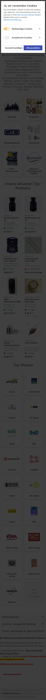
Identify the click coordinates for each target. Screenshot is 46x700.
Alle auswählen (33, 48)
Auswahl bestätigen (13, 48)
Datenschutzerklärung (12, 20)
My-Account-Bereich (26, 15)
